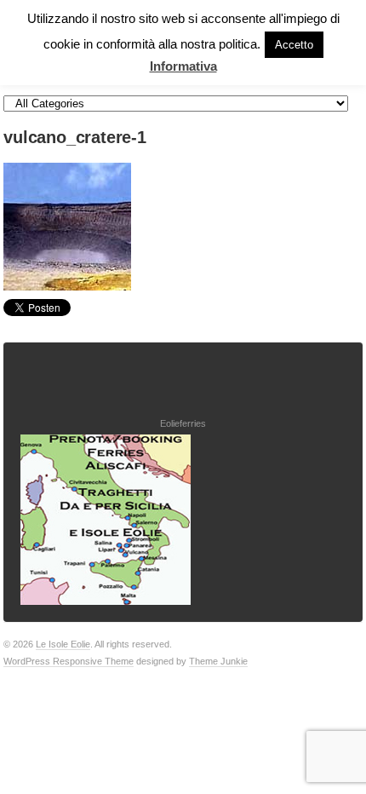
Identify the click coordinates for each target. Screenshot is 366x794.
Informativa (183, 66)
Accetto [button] (294, 44)
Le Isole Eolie (63, 644)
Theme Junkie (218, 661)
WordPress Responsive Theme (68, 661)
